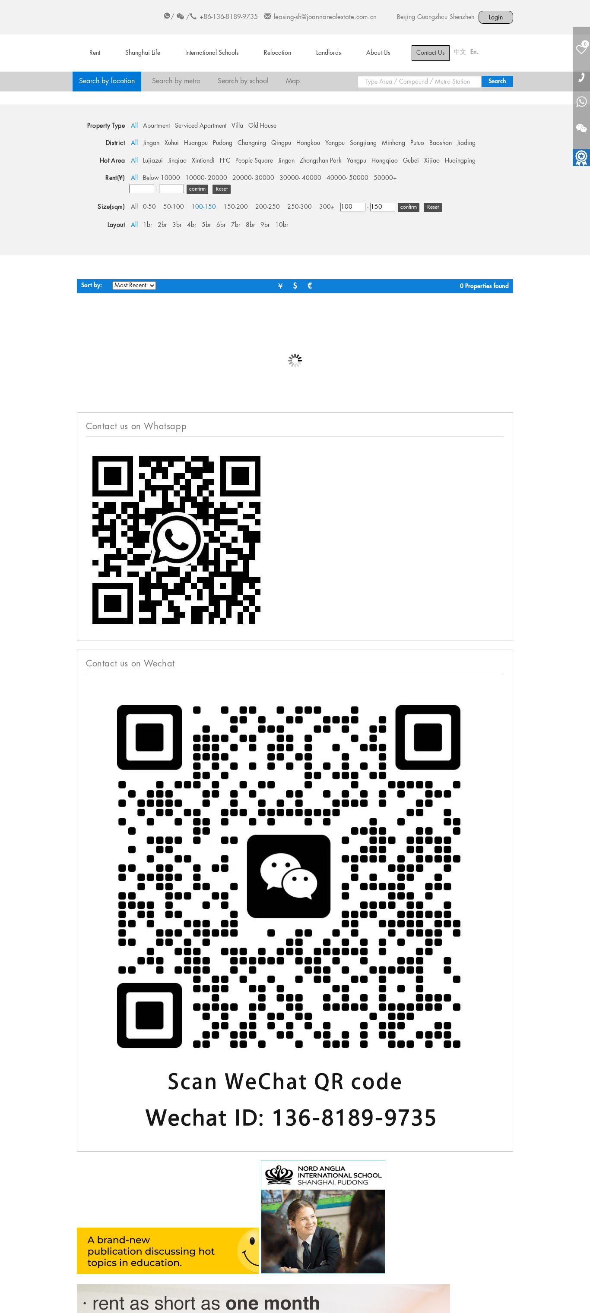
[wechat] (581, 123)
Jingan (151, 143)
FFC (225, 160)
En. (474, 52)
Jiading (466, 143)
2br (162, 225)
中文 (460, 52)
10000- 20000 (206, 178)
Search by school (243, 81)
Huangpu (196, 143)
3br (177, 225)
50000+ (385, 178)
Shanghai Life (142, 53)
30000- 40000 (300, 178)
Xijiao (432, 160)
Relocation (277, 53)
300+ (327, 207)
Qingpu (281, 143)
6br (221, 225)
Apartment (156, 126)
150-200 (235, 207)
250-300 (299, 207)
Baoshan (440, 143)
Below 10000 (161, 178)
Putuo (417, 143)
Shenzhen (462, 17)
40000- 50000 (347, 178)
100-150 (203, 207)
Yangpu (335, 143)
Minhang (393, 143)
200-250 (267, 207)
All (134, 126)
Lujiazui (153, 160)
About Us (378, 53)
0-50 (149, 207)
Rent (94, 53)
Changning (252, 143)
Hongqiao (384, 160)
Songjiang (363, 143)
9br (265, 225)
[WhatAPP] (581, 102)
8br (250, 225)
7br (236, 225)
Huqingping (460, 160)
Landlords (328, 53)
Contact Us (430, 53)
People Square (254, 160)
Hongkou (308, 143)
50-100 (173, 207)
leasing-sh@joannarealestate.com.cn (325, 17)
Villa (237, 126)
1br (147, 225)
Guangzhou (432, 17)
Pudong (222, 143)
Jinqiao (177, 160)
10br (282, 225)
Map (293, 81)
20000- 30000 (253, 178)
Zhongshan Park (321, 160)
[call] (581, 77)
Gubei (411, 160)
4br (192, 225)
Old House (262, 126)
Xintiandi (203, 160)
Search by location (107, 81)
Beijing (406, 17)
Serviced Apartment (200, 126)
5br (206, 225)
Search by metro (176, 81)
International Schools (212, 53)
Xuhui (172, 143)
